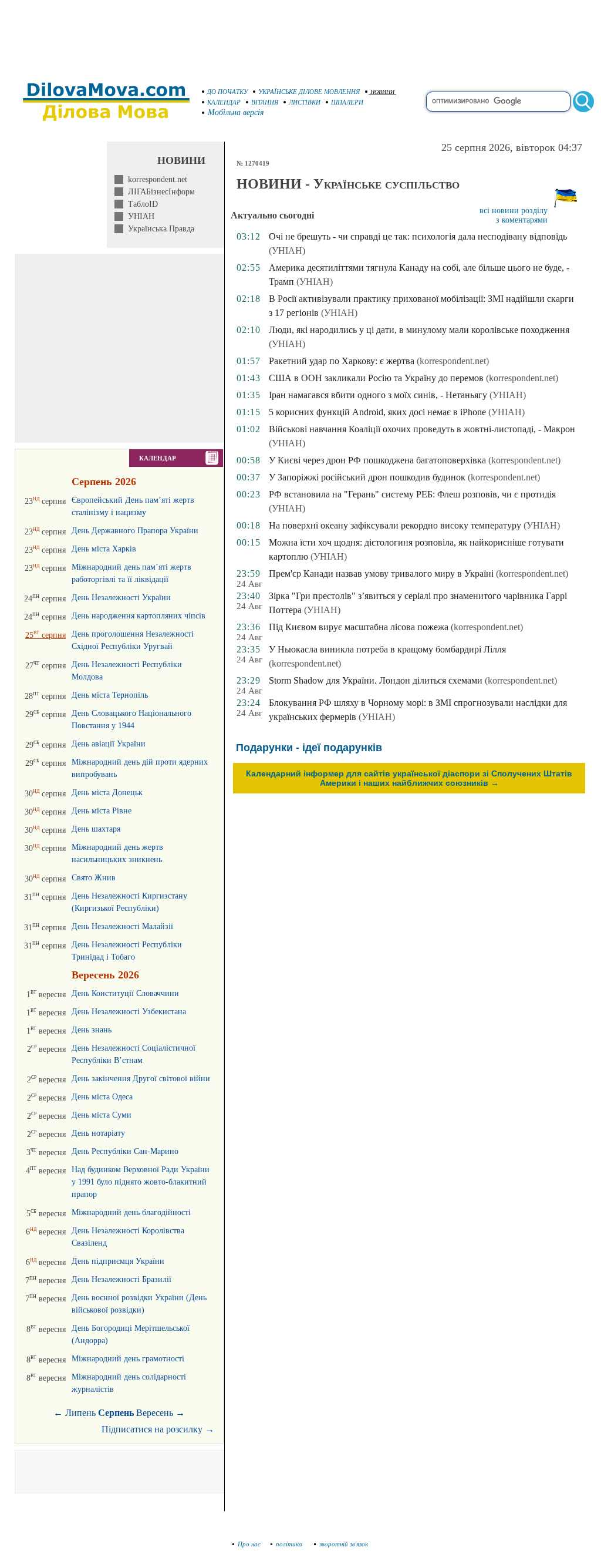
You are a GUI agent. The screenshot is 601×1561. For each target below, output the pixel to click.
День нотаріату (98, 1133)
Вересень (154, 1413)
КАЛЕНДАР (223, 102)
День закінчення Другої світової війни (141, 1078)
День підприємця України (118, 1261)
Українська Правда (158, 228)
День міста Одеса (102, 1096)
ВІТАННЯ (264, 102)
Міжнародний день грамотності (128, 1358)
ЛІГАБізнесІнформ (159, 191)
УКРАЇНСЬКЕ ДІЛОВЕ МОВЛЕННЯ (309, 91)
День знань (92, 1029)
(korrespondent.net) (453, 361)
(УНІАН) (287, 250)
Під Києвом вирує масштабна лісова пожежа (358, 627)
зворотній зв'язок (344, 1543)
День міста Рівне (101, 810)
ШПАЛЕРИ (347, 102)
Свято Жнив (94, 877)
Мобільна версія (235, 112)
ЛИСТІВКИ (304, 102)
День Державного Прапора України (135, 530)
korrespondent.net (155, 179)
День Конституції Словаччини (125, 993)
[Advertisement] (300, 35)
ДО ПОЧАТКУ (227, 91)
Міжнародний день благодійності (131, 1212)
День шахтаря (96, 829)
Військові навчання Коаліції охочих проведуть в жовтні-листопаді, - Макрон (422, 429)
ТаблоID (140, 204)
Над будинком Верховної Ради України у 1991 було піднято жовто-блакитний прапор (141, 1182)
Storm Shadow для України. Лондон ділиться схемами (375, 680)
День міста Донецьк (107, 792)
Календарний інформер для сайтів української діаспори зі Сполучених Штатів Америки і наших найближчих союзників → (409, 778)
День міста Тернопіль (110, 695)
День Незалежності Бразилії (121, 1279)
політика (290, 1543)
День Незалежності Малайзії (122, 926)
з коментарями (522, 220)
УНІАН (138, 216)
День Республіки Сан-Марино (125, 1151)
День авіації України (109, 743)
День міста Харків (104, 548)
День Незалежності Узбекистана (129, 1011)
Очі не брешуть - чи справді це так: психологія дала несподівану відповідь (418, 236)
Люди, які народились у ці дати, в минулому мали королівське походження (419, 330)
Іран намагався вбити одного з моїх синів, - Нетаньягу (378, 395)
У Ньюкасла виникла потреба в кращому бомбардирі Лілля (387, 649)
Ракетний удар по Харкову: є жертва (341, 361)
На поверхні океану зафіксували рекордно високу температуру (395, 525)
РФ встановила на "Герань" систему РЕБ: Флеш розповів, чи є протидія (412, 494)
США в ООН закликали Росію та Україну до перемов (376, 378)
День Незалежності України (121, 597)
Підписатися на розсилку (158, 1429)
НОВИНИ (382, 92)
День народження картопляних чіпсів (138, 615)
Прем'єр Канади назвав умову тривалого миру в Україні (381, 573)
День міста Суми (101, 1115)
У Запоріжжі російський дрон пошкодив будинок (367, 477)
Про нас (249, 1543)
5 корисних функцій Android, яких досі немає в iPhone (377, 412)
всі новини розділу (514, 210)
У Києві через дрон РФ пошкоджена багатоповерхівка (377, 460)
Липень (80, 1413)
